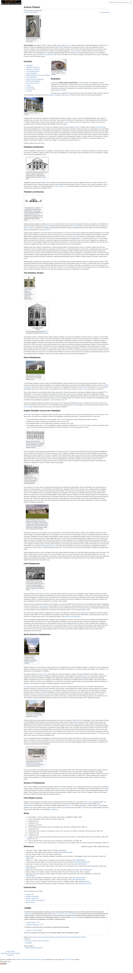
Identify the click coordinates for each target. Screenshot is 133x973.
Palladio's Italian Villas (32, 898)
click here (74, 917)
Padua (80, 82)
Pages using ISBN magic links (34, 947)
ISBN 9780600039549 (65, 852)
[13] (82, 807)
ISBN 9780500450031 (79, 860)
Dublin (86, 613)
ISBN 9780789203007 (85, 870)
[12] (98, 733)
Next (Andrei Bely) (104, 12)
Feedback (39, 2)
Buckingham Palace (48, 545)
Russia (33, 764)
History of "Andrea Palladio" (34, 930)
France (78, 127)
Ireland (86, 389)
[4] (27, 258)
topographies (28, 387)
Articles (26, 2)
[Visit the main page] (11, 2)
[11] (72, 683)
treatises (45, 226)
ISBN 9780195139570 (80, 864)
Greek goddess (49, 95)
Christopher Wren (101, 127)
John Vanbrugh (28, 407)
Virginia (27, 686)
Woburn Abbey (30, 902)
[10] (67, 406)
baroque (75, 405)
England (81, 389)
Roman (75, 226)
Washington (77, 616)
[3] (81, 243)
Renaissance (45, 229)
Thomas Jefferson (76, 51)
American (73, 236)
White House (43, 54)
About (32, 2)
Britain (61, 47)
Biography (29, 943)
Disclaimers (10, 955)
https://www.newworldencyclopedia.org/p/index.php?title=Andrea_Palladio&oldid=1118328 (59, 937)
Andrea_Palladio (31, 922)
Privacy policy (10, 951)
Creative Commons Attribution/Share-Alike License (30, 959)
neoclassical (105, 788)
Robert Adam (44, 333)
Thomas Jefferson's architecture (35, 900)
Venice (67, 122)
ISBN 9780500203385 (78, 879)
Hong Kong (54, 809)
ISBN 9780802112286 (83, 862)
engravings (47, 690)
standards (27, 913)
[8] (104, 391)
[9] (66, 399)
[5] (89, 268)
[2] (50, 229)
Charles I (62, 400)
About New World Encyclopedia (10, 953)
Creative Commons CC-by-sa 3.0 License (63, 913)
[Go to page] (131, 2)
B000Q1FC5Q (86, 881)
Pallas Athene (65, 95)
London (52, 400)
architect (68, 45)
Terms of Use (69, 959)
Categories (27, 939)
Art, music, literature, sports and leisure (37, 941)
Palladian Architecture (32, 896)
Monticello (53, 54)
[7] (103, 388)
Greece (57, 788)
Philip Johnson (88, 802)
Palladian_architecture (32, 924)
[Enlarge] (42, 112)
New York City (70, 805)
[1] (24, 121)
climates (106, 385)
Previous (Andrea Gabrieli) (30, 12)
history (38, 922)
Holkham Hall (30, 894)
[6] (86, 353)
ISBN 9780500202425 (79, 877)
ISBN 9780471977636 (85, 883)
